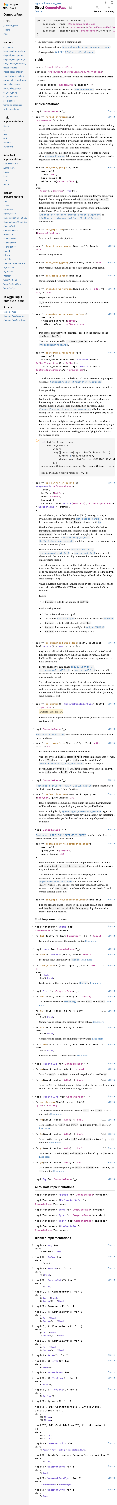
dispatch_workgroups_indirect (66, 313)
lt (41, 1119)
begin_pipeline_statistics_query (68, 843)
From (68, 191)
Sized (50, 978)
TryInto (57, 1389)
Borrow (52, 1268)
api (43, 3)
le (41, 1133)
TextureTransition (48, 369)
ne (41, 1079)
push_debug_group (57, 262)
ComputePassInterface (78, 703)
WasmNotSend (46, 506)
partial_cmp (48, 1102)
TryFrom (57, 1378)
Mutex (80, 27)
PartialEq (50, 1063)
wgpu (14, 4)
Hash (46, 949)
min (42, 1027)
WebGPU (75, 52)
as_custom (52, 703)
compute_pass (53, 3)
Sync (61, 1215)
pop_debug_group (56, 275)
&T (51, 707)
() (114, 30)
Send (61, 646)
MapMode (55, 496)
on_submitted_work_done (61, 642)
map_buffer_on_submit (60, 482)
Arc (73, 27)
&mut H (87, 954)
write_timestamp (56, 794)
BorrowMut (55, 1280)
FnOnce (67, 503)
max (42, 1010)
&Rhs (67, 1079)
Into (55, 1361)
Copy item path (70, 7)
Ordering (85, 996)
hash (43, 954)
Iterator (82, 359)
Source (38, 11)
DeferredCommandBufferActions (82, 71)
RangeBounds (43, 486)
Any (50, 1245)
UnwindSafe (68, 1226)
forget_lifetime (56, 116)
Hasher (55, 954)
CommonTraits (57, 1443)
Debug (62, 926)
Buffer (71, 320)
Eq (44, 1179)
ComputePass (51, 111)
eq (41, 1069)
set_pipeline (54, 229)
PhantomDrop (89, 30)
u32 (53, 174)
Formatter (73, 935)
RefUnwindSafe (70, 1200)
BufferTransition (47, 363)
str (39, 249)
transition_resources (60, 352)
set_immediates (56, 743)
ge (41, 1162)
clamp (43, 1044)
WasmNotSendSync (76, 1450)
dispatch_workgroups (59, 288)
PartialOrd (50, 1096)
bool (81, 1069)
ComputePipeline (47, 232)
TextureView (75, 369)
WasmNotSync (65, 1484)
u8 (48, 746)
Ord (45, 991)
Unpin (62, 1220)
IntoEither (55, 1372)
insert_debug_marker (59, 246)
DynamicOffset (66, 181)
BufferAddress (75, 324)
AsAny (51, 1257)
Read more (90, 941)
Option (43, 191)
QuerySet (43, 797)
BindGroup (58, 191)
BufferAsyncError (99, 503)
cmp (42, 996)
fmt (42, 935)
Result (77, 503)
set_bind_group (56, 167)
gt (41, 1148)
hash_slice (47, 965)
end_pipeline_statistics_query (66, 899)
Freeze (63, 1194)
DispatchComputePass (81, 23)
